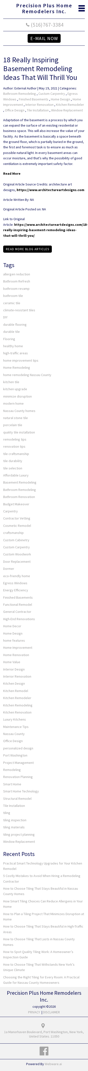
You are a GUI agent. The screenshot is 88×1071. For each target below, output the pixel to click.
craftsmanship (13, 532)
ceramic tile (11, 303)
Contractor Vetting (16, 518)
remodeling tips (14, 439)
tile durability (12, 461)
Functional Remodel (17, 604)
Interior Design (14, 669)
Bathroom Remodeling (19, 93)
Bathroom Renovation (19, 497)
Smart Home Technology (21, 791)
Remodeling (12, 770)
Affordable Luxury (16, 475)
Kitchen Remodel (15, 691)
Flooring (9, 339)
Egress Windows (15, 583)
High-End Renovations (19, 619)
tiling (6, 813)
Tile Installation (38, 110)
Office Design (14, 110)
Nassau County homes (19, 411)
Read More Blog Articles (27, 249)
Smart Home (12, 784)
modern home (13, 403)
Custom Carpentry (51, 93)
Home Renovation (16, 655)
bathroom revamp (16, 288)
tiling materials (14, 827)
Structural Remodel (17, 798)
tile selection (12, 468)
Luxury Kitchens (14, 719)
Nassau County (14, 734)
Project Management (18, 762)
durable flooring (15, 324)
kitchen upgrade (15, 389)
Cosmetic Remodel (17, 525)
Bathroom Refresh (16, 281)
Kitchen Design (14, 683)
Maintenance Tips (16, 727)
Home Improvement (17, 647)
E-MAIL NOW (44, 38)
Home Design (60, 99)
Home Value (11, 662)
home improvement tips (20, 360)
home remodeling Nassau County (27, 375)
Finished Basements (33, 99)
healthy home (13, 346)
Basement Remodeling (19, 482)
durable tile (11, 331)
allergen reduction (16, 274)
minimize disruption (17, 396)
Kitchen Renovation (17, 712)
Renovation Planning (18, 777)
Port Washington (15, 755)
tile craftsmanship (16, 454)
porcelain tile (12, 425)
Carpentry (10, 511)
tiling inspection (14, 820)
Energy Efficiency (15, 590)
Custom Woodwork (17, 554)
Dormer (8, 568)
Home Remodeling (16, 367)
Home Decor (12, 626)
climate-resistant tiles (19, 310)
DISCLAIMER (51, 1012)
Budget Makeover (16, 504)
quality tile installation (19, 432)
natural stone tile (15, 418)
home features (14, 640)
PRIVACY (34, 1012)
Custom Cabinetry (16, 540)
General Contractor (17, 611)
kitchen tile (11, 382)
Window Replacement (67, 110)
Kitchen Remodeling (18, 705)
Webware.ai (53, 1064)
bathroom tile (13, 295)
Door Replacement (17, 561)
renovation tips (14, 446)
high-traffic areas (15, 353)
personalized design (18, 748)
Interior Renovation (39, 104)
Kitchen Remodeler (70, 104)
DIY (5, 317)
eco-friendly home (16, 576)
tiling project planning (19, 834)
